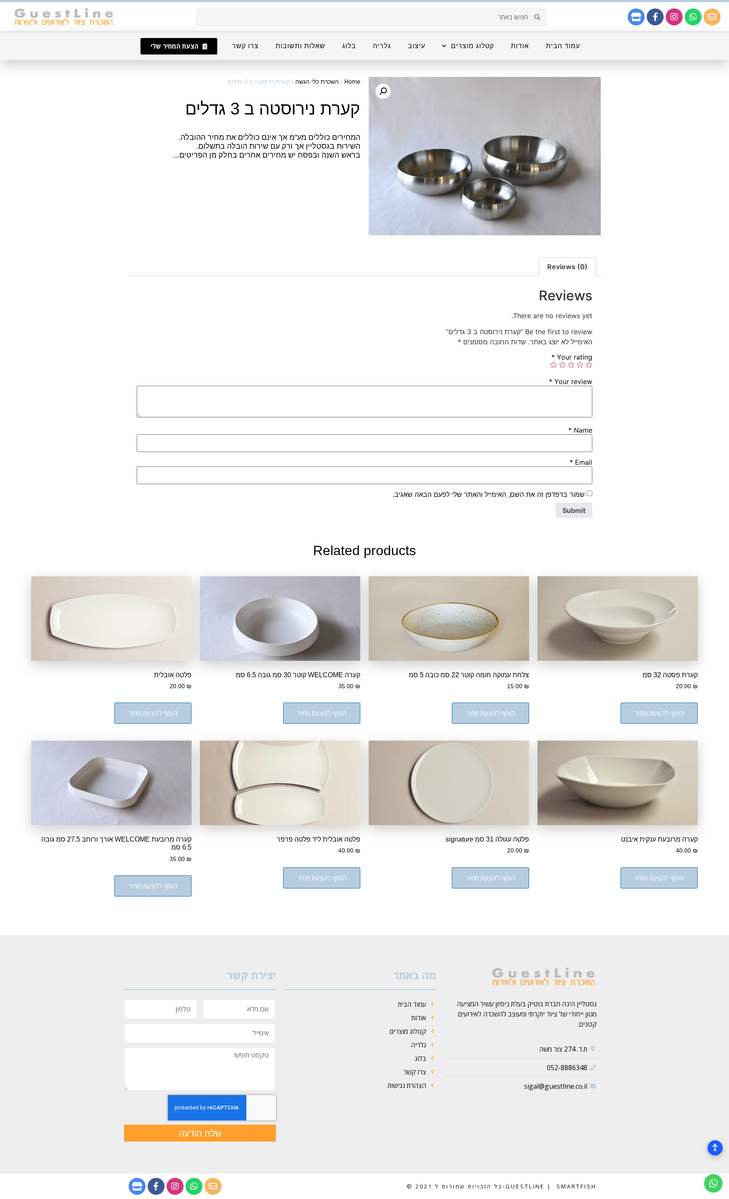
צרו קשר (245, 45)
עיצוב (416, 45)
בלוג (349, 45)
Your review (570, 381)
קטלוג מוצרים (472, 45)
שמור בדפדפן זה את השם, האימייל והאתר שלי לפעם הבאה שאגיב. (489, 494)
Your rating (571, 357)
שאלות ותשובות (300, 45)
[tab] (567, 266)
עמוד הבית (563, 45)
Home (352, 81)
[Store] (636, 16)
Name (580, 430)
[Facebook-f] (655, 16)
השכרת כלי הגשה (317, 81)
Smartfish (575, 1186)
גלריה (382, 45)
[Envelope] (712, 16)
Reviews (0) (567, 266)
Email (581, 462)
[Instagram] (674, 16)
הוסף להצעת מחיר (659, 713)
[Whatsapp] (693, 16)
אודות (520, 45)
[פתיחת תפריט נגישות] (715, 1147)
